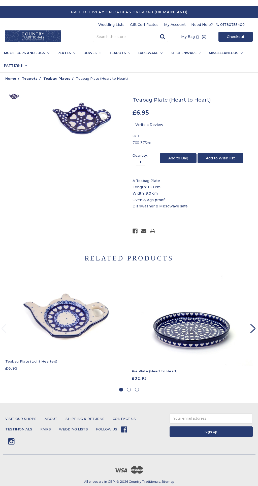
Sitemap (168, 481)
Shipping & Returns (85, 419)
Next (253, 328)
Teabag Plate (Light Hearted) (31, 361)
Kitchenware (184, 53)
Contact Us (124, 419)
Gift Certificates (144, 24)
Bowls (90, 53)
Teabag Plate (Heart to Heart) (102, 78)
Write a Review (149, 124)
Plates (64, 53)
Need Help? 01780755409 (218, 24)
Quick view (66, 315)
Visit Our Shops (21, 419)
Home (10, 78)
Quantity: (140, 155)
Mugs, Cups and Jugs (25, 53)
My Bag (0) (193, 36)
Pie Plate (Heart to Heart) (155, 371)
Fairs (45, 429)
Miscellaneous (224, 53)
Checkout (235, 36)
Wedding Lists (111, 24)
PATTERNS (12, 65)
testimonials (18, 429)
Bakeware (148, 53)
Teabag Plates (56, 78)
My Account (175, 24)
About (51, 419)
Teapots (118, 53)
